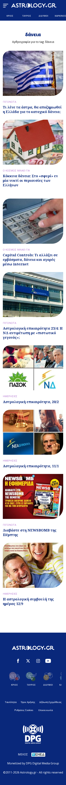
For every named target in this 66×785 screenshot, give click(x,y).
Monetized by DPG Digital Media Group (33, 763)
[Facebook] (18, 661)
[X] (28, 661)
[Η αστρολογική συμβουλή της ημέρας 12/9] (33, 565)
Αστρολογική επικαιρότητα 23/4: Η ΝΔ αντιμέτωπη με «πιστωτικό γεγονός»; (33, 333)
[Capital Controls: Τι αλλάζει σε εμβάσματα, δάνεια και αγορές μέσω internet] (33, 221)
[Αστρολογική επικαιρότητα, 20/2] (33, 367)
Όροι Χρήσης (28, 702)
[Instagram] (38, 661)
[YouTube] (48, 661)
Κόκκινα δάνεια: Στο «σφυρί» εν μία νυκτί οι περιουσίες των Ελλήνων (30, 180)
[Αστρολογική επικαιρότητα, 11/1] (33, 432)
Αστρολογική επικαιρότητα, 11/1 (31, 466)
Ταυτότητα (11, 702)
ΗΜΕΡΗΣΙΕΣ (10, 396)
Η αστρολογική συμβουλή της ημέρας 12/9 (28, 601)
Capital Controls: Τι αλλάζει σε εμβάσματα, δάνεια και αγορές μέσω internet (30, 259)
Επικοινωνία (46, 710)
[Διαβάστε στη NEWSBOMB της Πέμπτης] (33, 496)
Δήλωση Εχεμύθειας (50, 702)
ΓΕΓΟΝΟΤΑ (9, 101)
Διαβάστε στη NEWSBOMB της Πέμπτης (29, 532)
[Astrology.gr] (33, 6)
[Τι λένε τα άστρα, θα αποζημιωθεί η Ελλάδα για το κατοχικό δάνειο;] (33, 73)
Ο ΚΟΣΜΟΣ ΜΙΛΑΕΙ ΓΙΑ (16, 170)
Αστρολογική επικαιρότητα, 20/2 (31, 401)
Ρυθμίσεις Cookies (23, 710)
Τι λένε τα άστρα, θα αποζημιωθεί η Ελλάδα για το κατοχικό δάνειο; (32, 109)
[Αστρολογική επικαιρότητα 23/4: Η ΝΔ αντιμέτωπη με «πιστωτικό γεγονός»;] (33, 294)
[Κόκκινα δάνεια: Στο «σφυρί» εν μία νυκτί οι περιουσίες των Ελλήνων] (33, 142)
